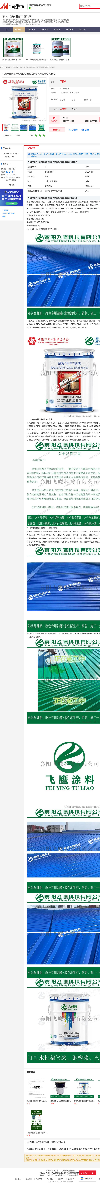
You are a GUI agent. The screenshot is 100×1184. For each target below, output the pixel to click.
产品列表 (7, 67)
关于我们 (18, 1179)
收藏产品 (8, 135)
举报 (18, 135)
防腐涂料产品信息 (52, 1171)
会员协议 (71, 1179)
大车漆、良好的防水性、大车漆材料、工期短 (17, 60)
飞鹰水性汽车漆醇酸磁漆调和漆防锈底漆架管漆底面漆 (63, 1173)
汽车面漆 (30, 1149)
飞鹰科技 (15, 67)
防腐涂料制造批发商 (68, 1171)
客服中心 (39, 1179)
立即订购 (85, 130)
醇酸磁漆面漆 (40, 1149)
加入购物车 (73, 130)
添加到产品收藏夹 (8, 213)
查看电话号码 (10, 172)
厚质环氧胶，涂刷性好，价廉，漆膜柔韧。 (64, 60)
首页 (1, 67)
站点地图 (50, 1179)
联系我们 (29, 1179)
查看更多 (12, 185)
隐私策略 (60, 1179)
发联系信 (56, 130)
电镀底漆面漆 (63, 1149)
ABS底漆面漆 (52, 1149)
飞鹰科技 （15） (9, 157)
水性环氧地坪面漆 (90, 1149)
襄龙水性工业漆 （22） (11, 154)
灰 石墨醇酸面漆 (76, 1149)
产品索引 (5, 210)
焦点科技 (63, 1181)
